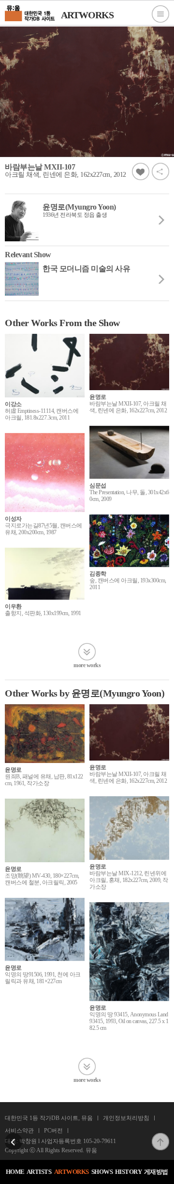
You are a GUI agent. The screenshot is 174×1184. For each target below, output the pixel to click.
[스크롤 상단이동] (160, 1135)
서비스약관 (19, 1130)
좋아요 (140, 171)
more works (87, 665)
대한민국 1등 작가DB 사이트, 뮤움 (49, 1118)
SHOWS (102, 1171)
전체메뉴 (160, 14)
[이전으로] (13, 1135)
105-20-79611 (99, 1141)
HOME (15, 1171)
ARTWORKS (71, 1171)
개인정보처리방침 (126, 1118)
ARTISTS (39, 1171)
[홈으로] (30, 12)
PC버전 (53, 1130)
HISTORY (128, 1171)
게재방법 (156, 1171)
